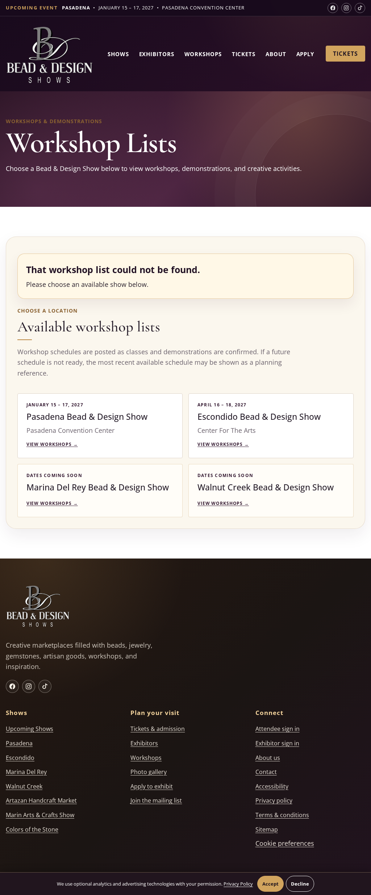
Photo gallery (148, 772)
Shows (118, 54)
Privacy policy (273, 800)
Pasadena (19, 743)
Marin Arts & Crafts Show (40, 815)
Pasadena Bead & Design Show (86, 416)
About (276, 54)
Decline (300, 884)
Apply (305, 54)
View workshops (52, 444)
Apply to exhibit (151, 786)
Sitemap (266, 829)
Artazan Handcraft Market (41, 800)
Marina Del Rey (26, 772)
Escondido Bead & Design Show (259, 416)
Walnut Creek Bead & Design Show (265, 487)
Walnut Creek (24, 786)
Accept (270, 884)
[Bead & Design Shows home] (49, 56)
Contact (266, 772)
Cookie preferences (284, 843)
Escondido (20, 758)
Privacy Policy (238, 884)
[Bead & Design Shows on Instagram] (346, 8)
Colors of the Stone (32, 829)
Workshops (203, 54)
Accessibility (271, 786)
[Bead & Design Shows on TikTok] (360, 8)
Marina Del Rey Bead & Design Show (97, 487)
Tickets (243, 54)
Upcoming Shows (29, 729)
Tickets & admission (157, 729)
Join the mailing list (156, 800)
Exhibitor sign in (277, 743)
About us (267, 758)
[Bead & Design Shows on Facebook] (333, 8)
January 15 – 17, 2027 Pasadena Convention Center (153, 7)
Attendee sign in (277, 729)
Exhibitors (156, 54)
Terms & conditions (282, 815)
